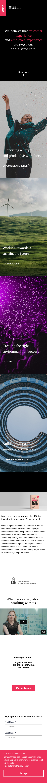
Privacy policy (22, 766)
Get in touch (23, 695)
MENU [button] (3, 8)
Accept (23, 773)
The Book (10, 561)
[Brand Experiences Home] (26, 7)
